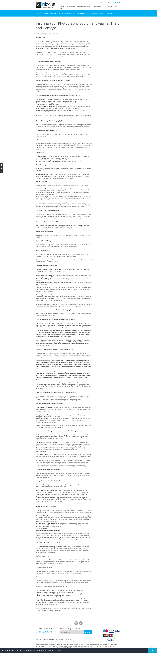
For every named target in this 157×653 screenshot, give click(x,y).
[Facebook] (1, 164)
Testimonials (108, 6)
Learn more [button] (57, 650)
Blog (60, 8)
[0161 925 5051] (1, 171)
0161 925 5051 (114, 2)
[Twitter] (1, 168)
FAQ (116, 6)
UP (88, 632)
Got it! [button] (152, 650)
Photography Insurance (67, 6)
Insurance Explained (84, 6)
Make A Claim (97, 6)
